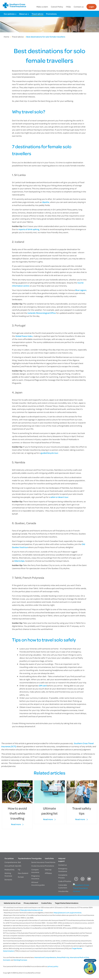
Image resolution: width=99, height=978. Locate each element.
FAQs (68, 6)
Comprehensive (11, 862)
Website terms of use (12, 903)
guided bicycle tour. (50, 453)
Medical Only (9, 869)
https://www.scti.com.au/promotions (67, 912)
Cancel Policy (57, 6)
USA (19, 866)
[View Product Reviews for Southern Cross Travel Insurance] (83, 891)
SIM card (43, 685)
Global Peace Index (24, 336)
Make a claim (42, 6)
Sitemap (48, 869)
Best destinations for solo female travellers (45, 36)
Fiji (19, 869)
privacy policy (52, 966)
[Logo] (14, 5)
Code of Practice (64, 881)
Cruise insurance (38, 866)
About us (23, 13)
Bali (19, 862)
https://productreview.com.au (31, 910)
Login (91, 6)
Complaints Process (62, 876)
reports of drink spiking (28, 229)
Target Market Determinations (66, 903)
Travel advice (37, 13)
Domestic (8, 879)
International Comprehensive (45, 957)
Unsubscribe (63, 891)
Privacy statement (31, 903)
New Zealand (23, 873)
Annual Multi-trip (11, 866)
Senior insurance (38, 862)
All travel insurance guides (38, 883)
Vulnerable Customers (62, 886)
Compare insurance (35, 870)
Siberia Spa (19, 560)
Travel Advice (50, 862)
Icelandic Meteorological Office (42, 313)
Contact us (79, 6)
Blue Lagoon (80, 290)
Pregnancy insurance (35, 877)
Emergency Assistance (62, 869)
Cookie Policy (46, 903)
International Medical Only (79, 957)
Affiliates (48, 873)
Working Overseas (8, 874)
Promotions (51, 13)
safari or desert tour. (59, 497)
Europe (21, 877)
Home (6, 36)
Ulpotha (45, 202)
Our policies (9, 13)
